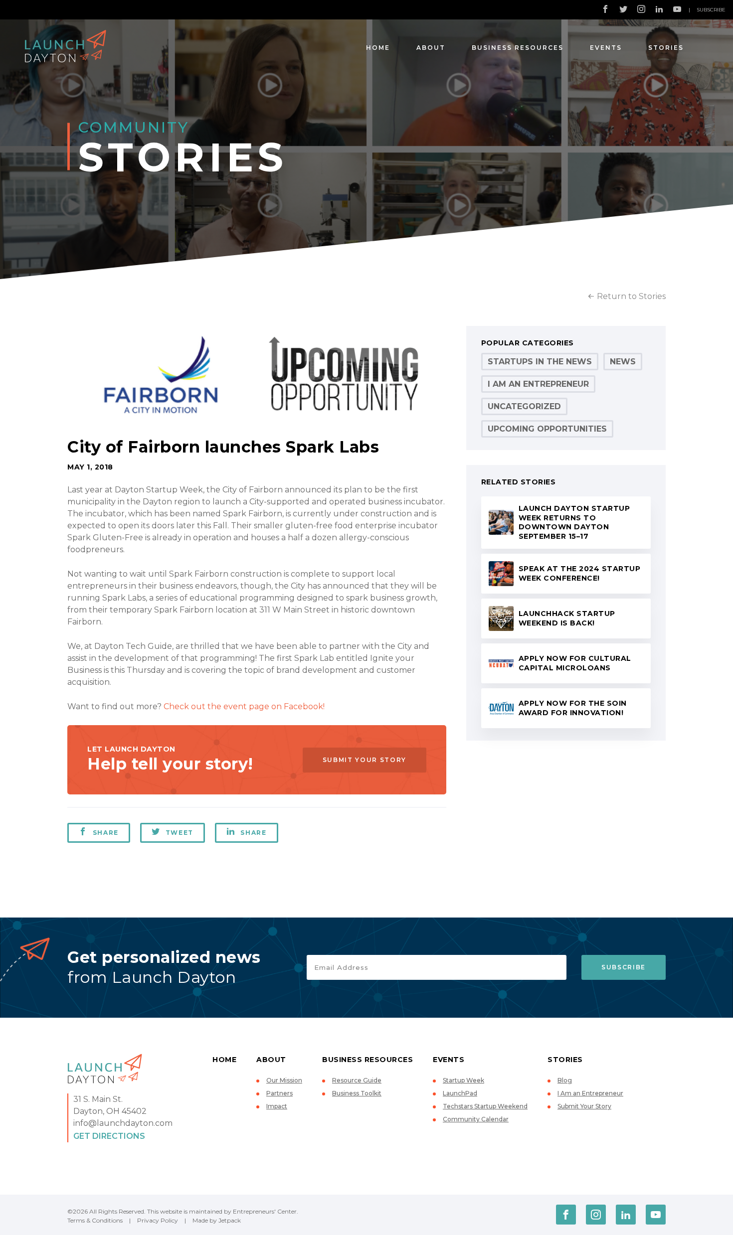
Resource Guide (356, 1080)
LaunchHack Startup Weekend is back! (567, 618)
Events (606, 47)
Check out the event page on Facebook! (244, 706)
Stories (666, 47)
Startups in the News (540, 361)
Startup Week (463, 1080)
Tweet (179, 832)
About (430, 47)
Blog (564, 1080)
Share (106, 832)
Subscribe (711, 9)
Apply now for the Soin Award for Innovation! (573, 708)
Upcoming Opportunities (547, 429)
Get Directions (109, 1136)
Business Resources (517, 47)
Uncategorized (524, 406)
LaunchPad (460, 1093)
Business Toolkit (356, 1093)
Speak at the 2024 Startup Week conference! (580, 573)
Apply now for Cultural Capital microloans (575, 663)
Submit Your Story (364, 760)
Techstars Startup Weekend (485, 1106)
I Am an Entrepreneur (538, 384)
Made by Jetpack (216, 1220)
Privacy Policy (157, 1220)
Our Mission (284, 1080)
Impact (276, 1106)
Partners (279, 1093)
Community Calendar (476, 1119)
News (623, 361)
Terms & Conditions (95, 1220)
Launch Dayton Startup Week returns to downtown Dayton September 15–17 (574, 522)
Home (378, 47)
